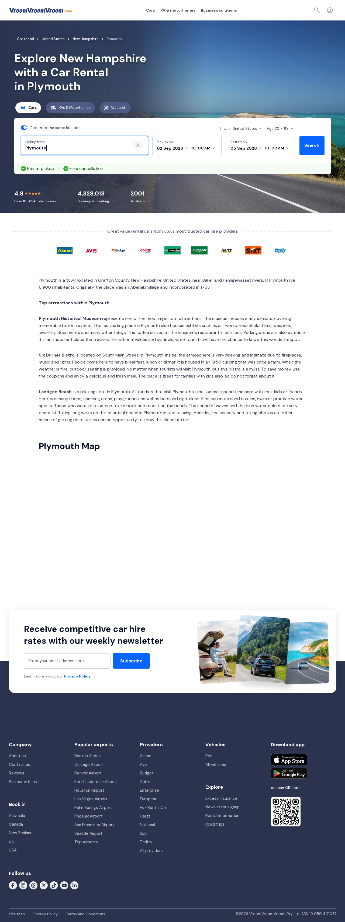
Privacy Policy (77, 676)
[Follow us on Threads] (33, 885)
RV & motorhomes (177, 10)
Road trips (215, 824)
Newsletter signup (222, 807)
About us (17, 756)
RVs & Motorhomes (75, 107)
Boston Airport (88, 756)
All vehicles (215, 764)
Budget (147, 773)
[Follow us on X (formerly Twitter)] (44, 885)
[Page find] (317, 10)
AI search (118, 107)
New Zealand (21, 833)
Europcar (148, 799)
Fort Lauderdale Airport (96, 781)
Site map (17, 913)
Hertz (145, 816)
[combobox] (75, 148)
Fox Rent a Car (153, 807)
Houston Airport (89, 790)
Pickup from (35, 142)
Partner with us (23, 781)
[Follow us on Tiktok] (54, 885)
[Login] (330, 10)
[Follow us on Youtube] (64, 885)
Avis (143, 764)
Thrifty (146, 842)
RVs (208, 756)
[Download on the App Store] (289, 760)
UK (11, 841)
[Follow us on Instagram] (23, 885)
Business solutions (219, 10)
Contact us (19, 764)
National (147, 824)
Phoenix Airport (88, 816)
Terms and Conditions (85, 913)
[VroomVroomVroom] (40, 10)
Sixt (143, 833)
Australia (17, 815)
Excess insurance (221, 798)
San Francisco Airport (94, 824)
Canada (16, 824)
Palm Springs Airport (93, 807)
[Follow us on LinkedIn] (74, 885)
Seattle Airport (88, 833)
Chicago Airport (89, 764)
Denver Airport (88, 773)
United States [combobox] (238, 128)
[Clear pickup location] (138, 145)
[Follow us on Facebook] (13, 885)
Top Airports (86, 842)
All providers (151, 850)
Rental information (222, 815)
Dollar (145, 781)
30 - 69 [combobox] (278, 128)
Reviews (16, 773)
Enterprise (149, 790)
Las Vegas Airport (91, 799)
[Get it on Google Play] (289, 773)
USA (13, 850)
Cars (150, 10)
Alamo (145, 756)
